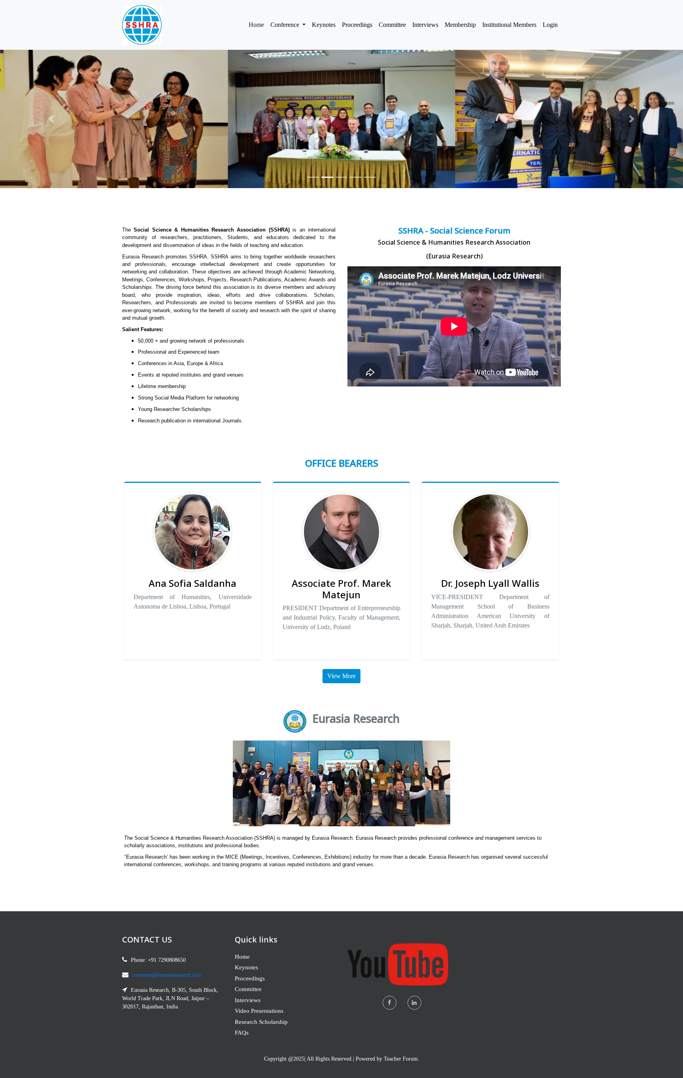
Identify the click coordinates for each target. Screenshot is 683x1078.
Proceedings (357, 24)
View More (341, 676)
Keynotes (324, 24)
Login (550, 24)
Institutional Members (509, 24)
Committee (392, 24)
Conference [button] (285, 24)
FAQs (242, 1032)
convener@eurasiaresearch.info (167, 975)
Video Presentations (259, 1011)
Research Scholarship (261, 1022)
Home (258, 24)
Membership (460, 24)
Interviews (425, 24)
